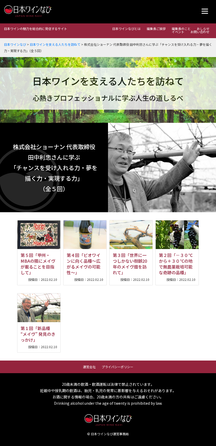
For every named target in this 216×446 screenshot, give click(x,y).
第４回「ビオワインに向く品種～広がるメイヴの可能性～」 (83, 264)
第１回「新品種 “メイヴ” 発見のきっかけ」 (38, 334)
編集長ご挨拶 (156, 28)
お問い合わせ (199, 31)
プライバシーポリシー (117, 366)
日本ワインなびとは (126, 28)
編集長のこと (181, 28)
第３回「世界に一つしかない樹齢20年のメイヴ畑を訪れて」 (130, 264)
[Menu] (205, 11)
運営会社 (89, 366)
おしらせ (203, 28)
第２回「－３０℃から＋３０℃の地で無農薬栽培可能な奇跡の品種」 (176, 264)
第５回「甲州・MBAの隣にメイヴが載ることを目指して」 (38, 264)
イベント (178, 31)
